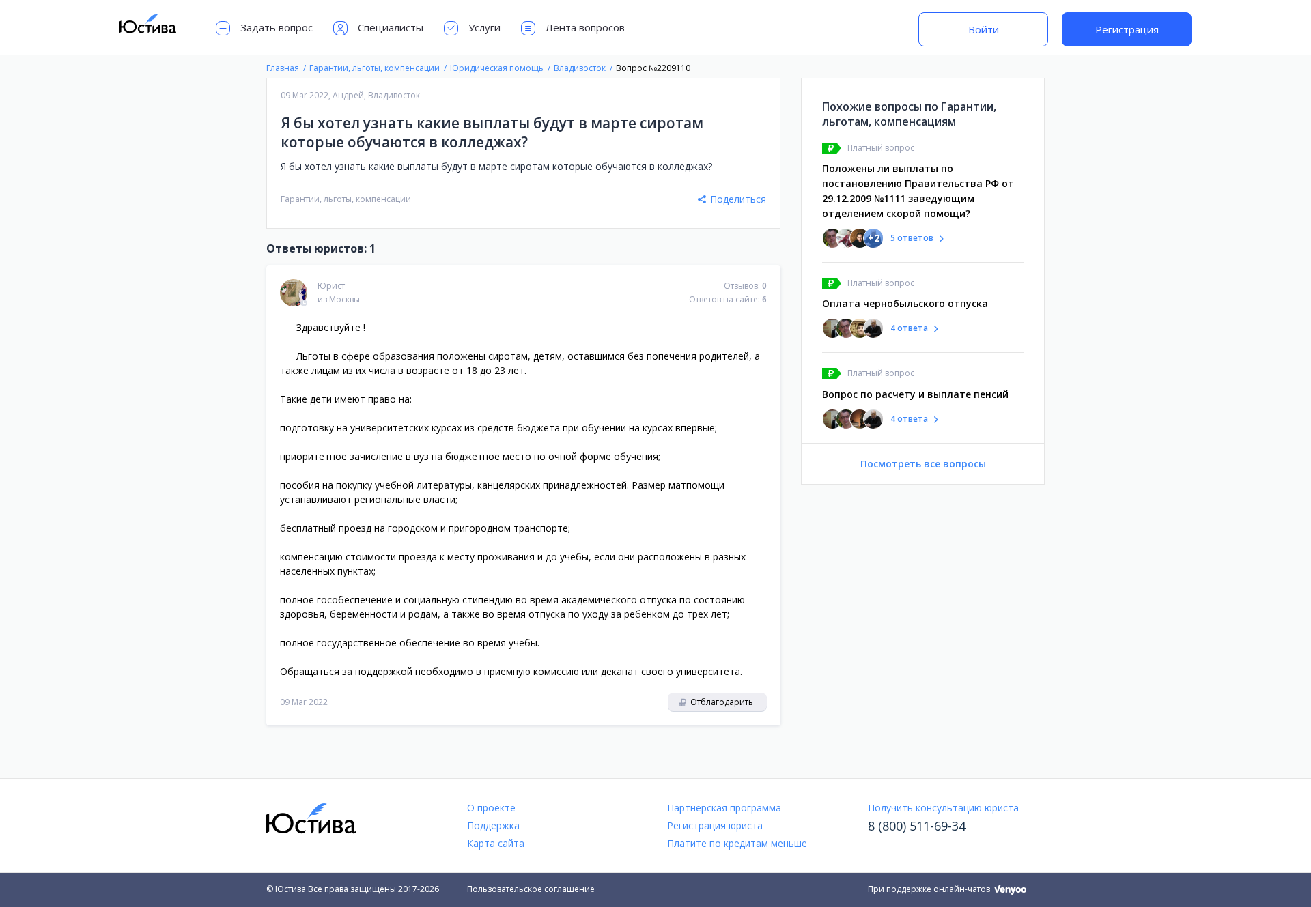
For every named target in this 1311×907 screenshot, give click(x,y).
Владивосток (394, 95)
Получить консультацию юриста (943, 807)
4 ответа (909, 328)
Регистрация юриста (715, 825)
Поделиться (738, 198)
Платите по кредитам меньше (737, 843)
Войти (983, 29)
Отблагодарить (720, 702)
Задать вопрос (276, 27)
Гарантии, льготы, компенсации (346, 199)
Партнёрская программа (724, 807)
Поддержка (493, 825)
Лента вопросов (585, 27)
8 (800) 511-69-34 (916, 826)
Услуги (484, 27)
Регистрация (1127, 29)
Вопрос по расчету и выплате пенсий (915, 394)
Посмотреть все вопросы (923, 463)
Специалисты (390, 27)
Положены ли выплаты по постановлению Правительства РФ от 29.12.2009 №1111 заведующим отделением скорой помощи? (918, 191)
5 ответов (911, 238)
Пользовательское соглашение (531, 889)
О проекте (491, 807)
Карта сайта (495, 843)
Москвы (344, 299)
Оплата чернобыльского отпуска (905, 303)
